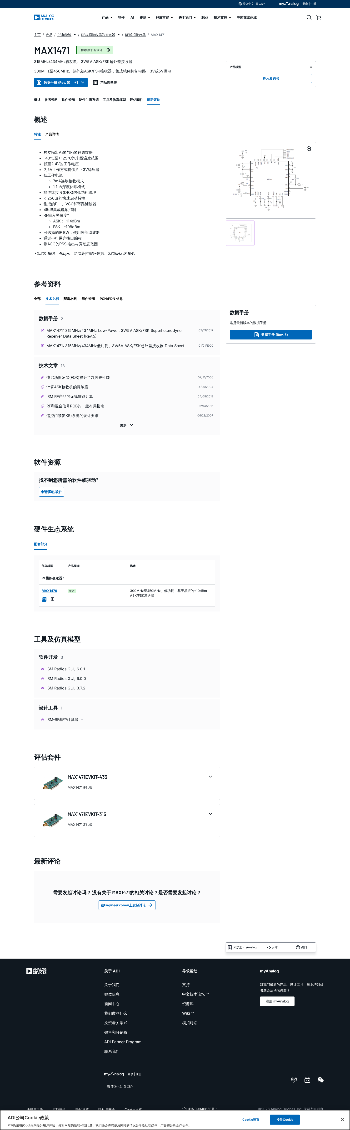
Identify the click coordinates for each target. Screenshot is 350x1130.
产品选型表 (108, 82)
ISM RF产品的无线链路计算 (69, 396)
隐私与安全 (106, 1109)
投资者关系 (113, 1022)
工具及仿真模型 (114, 100)
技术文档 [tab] (52, 299)
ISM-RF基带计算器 (63, 719)
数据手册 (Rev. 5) (57, 82)
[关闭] (342, 1119)
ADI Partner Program (122, 1041)
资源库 (188, 1003)
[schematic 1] (240, 233)
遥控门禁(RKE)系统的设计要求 (72, 415)
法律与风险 (34, 1109)
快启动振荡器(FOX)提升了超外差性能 (78, 377)
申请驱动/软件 (51, 492)
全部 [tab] (37, 299)
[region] (175, 1120)
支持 (186, 984)
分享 (275, 947)
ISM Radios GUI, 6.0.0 (66, 678)
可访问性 (59, 1109)
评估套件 (136, 100)
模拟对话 (189, 1022)
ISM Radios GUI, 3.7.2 (65, 688)
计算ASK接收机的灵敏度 (67, 387)
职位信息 (112, 994)
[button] (74, 34)
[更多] (127, 425)
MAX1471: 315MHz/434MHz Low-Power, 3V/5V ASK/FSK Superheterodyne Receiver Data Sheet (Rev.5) (113, 333)
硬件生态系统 (89, 100)
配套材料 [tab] (70, 299)
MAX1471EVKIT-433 (87, 777)
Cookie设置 (133, 1109)
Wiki (186, 1013)
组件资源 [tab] (88, 299)
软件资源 (68, 100)
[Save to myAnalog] (52, 599)
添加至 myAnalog (245, 947)
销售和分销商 (115, 1032)
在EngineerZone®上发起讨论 (123, 905)
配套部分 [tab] (40, 544)
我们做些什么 (115, 1013)
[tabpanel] (127, 201)
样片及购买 (271, 78)
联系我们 (112, 1051)
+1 (76, 82)
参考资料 (51, 100)
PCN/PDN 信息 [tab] (111, 299)
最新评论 (153, 100)
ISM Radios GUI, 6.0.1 (65, 669)
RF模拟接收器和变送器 (98, 35)
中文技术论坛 (193, 994)
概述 (37, 100)
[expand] (210, 777)
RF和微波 (64, 35)
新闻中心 (112, 1003)
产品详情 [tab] (52, 134)
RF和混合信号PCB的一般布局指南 (75, 406)
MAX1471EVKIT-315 (87, 814)
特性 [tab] (37, 134)
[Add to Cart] (44, 599)
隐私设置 (82, 1109)
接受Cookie (284, 1119)
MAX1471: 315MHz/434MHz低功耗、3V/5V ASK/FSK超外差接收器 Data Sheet (115, 345)
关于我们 (112, 984)
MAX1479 (49, 591)
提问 (304, 947)
